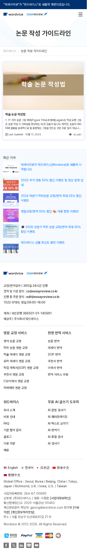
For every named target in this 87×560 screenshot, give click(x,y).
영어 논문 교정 (12, 341)
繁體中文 (14, 475)
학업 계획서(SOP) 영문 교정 (21, 368)
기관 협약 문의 (12, 430)
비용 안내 (9, 416)
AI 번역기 (53, 430)
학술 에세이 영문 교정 (17, 354)
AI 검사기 (53, 443)
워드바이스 (9, 51)
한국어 (29, 467)
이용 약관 (9, 443)
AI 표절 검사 (55, 437)
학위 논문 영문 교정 (16, 348)
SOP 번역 (54, 354)
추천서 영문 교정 (14, 374)
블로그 (8, 437)
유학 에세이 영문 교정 (17, 361)
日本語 (45, 467)
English (13, 467)
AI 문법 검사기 (57, 410)
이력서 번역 (55, 368)
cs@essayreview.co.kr (42, 291)
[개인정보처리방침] (22, 512)
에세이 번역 (55, 348)
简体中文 (63, 467)
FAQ (6, 423)
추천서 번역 (55, 361)
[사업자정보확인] (60, 498)
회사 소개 (9, 410)
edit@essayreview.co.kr (43, 297)
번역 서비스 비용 (58, 374)
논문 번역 (53, 341)
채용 (6, 450)
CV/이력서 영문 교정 (16, 381)
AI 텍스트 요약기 (58, 423)
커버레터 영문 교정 (15, 388)
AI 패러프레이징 (57, 416)
